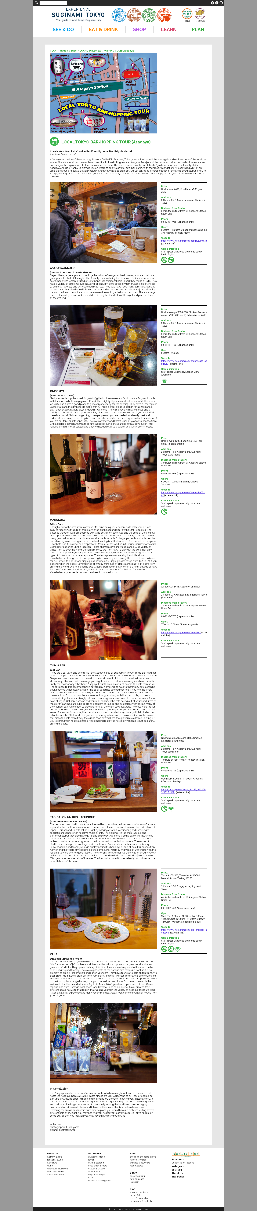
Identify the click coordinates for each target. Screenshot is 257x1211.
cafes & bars (94, 1171)
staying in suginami (139, 1192)
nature (50, 1166)
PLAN (53, 50)
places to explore (55, 1174)
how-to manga (137, 1179)
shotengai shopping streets (143, 1157)
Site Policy (178, 1176)
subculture (52, 1163)
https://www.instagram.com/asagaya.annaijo (184, 240)
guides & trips (68, 50)
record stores (136, 1166)
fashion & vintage (138, 1160)
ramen (91, 1160)
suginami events (54, 1157)
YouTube (177, 1169)
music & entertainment (57, 1169)
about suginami (137, 1176)
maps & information (139, 1198)
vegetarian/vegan (96, 1174)
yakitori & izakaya (96, 1169)
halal (90, 1177)
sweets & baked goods (99, 1180)
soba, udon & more (97, 1166)
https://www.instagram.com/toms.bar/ (181, 632)
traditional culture (55, 1160)
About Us (177, 1173)
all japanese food (96, 1157)
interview (134, 1182)
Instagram (178, 1166)
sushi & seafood (96, 1163)
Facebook (178, 1159)
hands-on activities (56, 1171)
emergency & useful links (142, 1201)
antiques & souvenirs (140, 1163)
